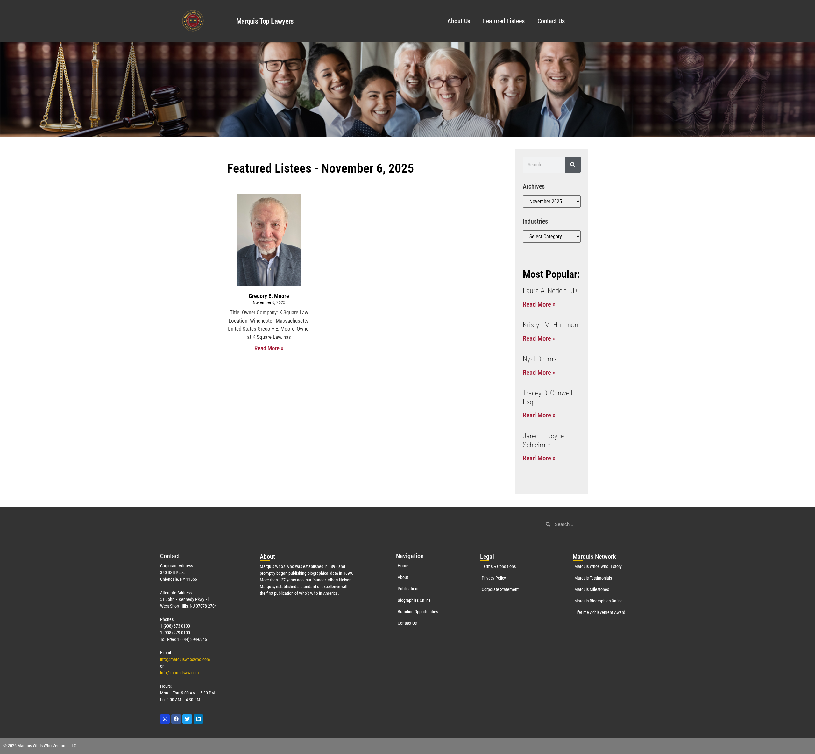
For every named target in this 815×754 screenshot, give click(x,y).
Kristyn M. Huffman (550, 325)
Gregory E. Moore (269, 296)
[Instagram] (165, 719)
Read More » (268, 348)
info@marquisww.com (179, 672)
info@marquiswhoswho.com (185, 659)
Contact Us (551, 21)
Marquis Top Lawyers (265, 21)
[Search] (573, 165)
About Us (458, 21)
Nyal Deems (539, 359)
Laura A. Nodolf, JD (550, 291)
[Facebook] (176, 719)
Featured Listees (503, 21)
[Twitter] (187, 719)
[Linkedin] (198, 719)
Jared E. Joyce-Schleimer (544, 440)
